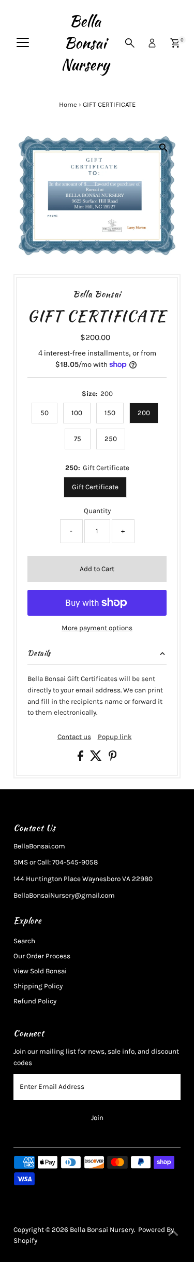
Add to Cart (97, 569)
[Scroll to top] (173, 1233)
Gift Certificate (95, 487)
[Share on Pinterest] (113, 758)
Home (68, 104)
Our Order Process (41, 956)
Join (97, 1118)
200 (144, 413)
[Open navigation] (22, 43)
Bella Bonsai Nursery (85, 43)
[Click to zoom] (163, 148)
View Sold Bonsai (40, 971)
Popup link (115, 737)
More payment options (97, 628)
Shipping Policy (38, 986)
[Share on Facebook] (81, 758)
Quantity (97, 511)
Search (24, 941)
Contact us (74, 737)
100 (76, 413)
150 (110, 413)
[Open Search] (130, 43)
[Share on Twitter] (96, 758)
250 (111, 439)
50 (44, 413)
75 (77, 439)
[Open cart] (175, 43)
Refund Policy (34, 1001)
